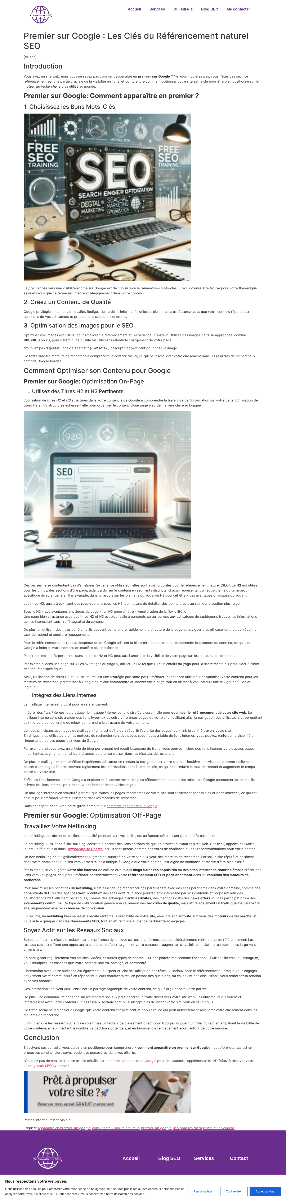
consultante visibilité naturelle (115, 1128)
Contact (239, 1158)
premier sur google (156, 1128)
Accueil (134, 9)
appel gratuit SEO (38, 1066)
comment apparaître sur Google (132, 806)
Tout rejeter (234, 1191)
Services (157, 9)
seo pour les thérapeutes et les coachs (203, 1128)
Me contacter (238, 9)
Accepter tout (265, 1191)
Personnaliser (203, 1191)
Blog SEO (209, 9)
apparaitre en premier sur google (64, 1128)
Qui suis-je (183, 9)
